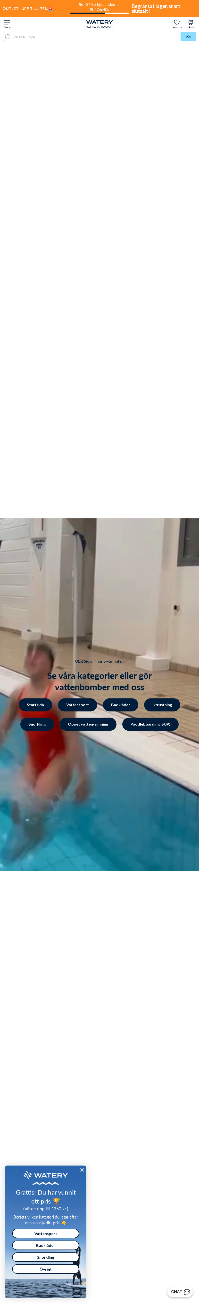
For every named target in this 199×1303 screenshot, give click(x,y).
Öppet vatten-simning (88, 724)
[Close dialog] (82, 1170)
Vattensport (77, 705)
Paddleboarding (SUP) (150, 724)
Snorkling (37, 724)
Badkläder (120, 705)
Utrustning (162, 705)
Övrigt (46, 1269)
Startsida (35, 705)
